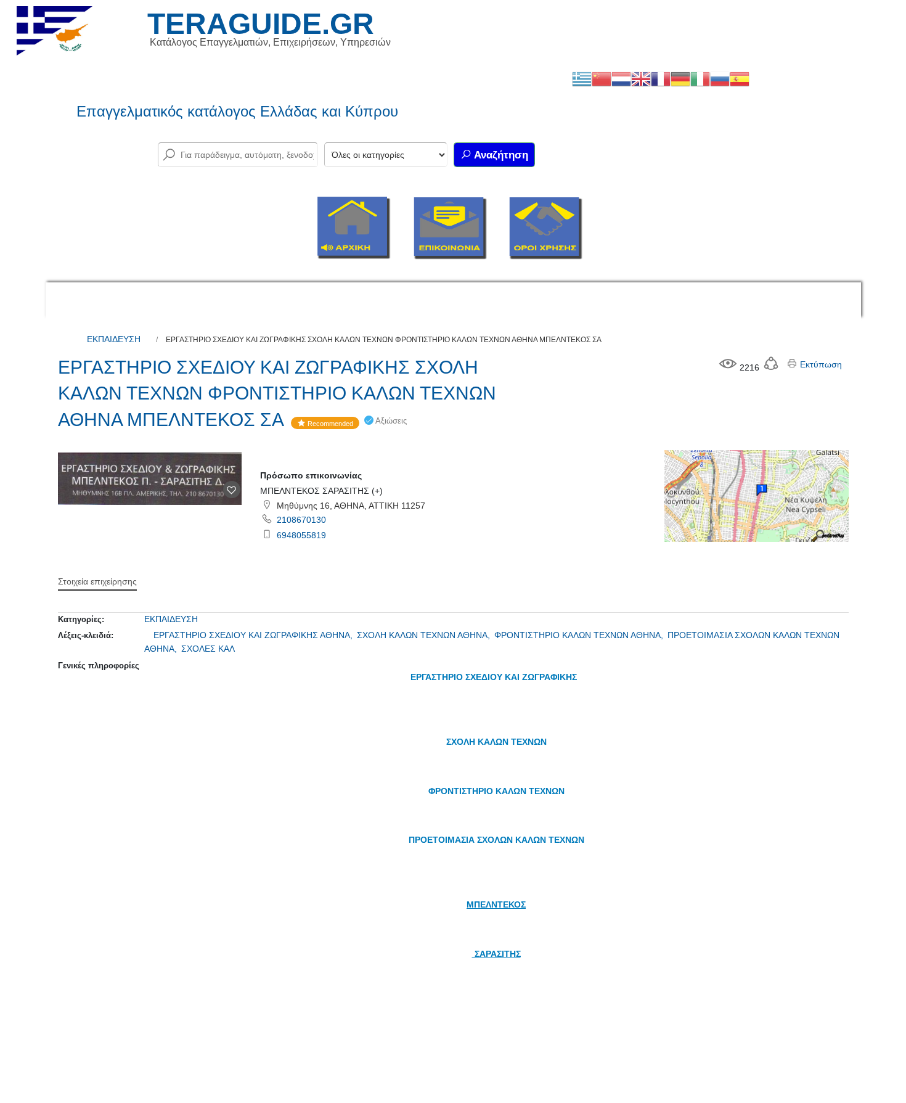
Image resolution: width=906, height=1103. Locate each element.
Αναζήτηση (499, 155)
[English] (641, 78)
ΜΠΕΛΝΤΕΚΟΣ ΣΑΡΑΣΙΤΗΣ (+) (321, 491)
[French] (661, 78)
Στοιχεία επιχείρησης (97, 581)
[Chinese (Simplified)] (601, 78)
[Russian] (720, 78)
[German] (680, 78)
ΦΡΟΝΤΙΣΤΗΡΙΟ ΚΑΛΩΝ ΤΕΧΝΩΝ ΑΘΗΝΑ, (580, 635)
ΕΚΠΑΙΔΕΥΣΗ (114, 339)
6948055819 (301, 535)
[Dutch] (621, 78)
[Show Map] (756, 495)
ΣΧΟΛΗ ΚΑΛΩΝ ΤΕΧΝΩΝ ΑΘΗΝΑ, (424, 635)
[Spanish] (739, 78)
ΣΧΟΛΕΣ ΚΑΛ (208, 649)
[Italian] (700, 78)
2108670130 (301, 520)
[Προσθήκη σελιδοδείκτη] (231, 489)
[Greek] (582, 78)
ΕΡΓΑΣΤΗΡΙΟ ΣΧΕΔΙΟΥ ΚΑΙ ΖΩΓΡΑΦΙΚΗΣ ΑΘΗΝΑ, (254, 635)
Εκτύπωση (820, 364)
